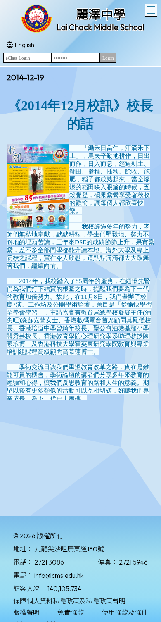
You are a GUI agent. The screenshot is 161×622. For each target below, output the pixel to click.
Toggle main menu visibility (151, 10)
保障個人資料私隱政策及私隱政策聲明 (69, 601)
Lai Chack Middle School (100, 27)
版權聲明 (26, 612)
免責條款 (70, 612)
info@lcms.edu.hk (58, 575)
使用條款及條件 (125, 612)
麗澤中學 (100, 14)
